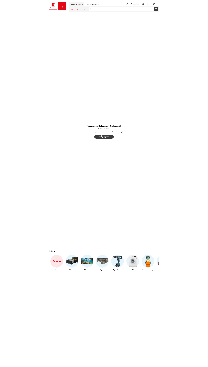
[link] (92, 4)
